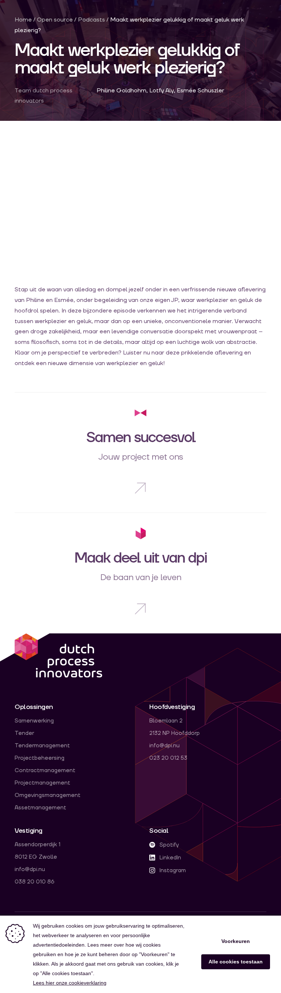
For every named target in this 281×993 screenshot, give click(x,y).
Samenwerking (34, 721)
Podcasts (91, 19)
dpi (58, 656)
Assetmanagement (40, 808)
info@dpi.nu (164, 746)
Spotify (168, 844)
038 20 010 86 (35, 882)
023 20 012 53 (168, 758)
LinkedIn (169, 857)
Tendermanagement (42, 746)
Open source (55, 19)
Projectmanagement (42, 783)
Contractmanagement (45, 770)
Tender (24, 733)
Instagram (172, 870)
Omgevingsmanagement (47, 795)
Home (23, 19)
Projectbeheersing (39, 758)
